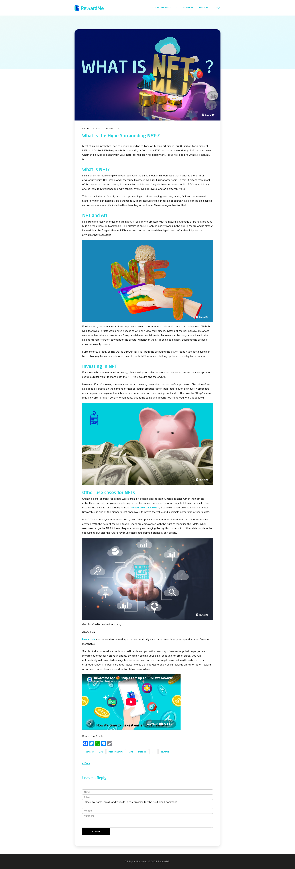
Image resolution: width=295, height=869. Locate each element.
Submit (96, 831)
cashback (89, 751)
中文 (218, 7)
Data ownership (116, 751)
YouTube (188, 7)
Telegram (204, 7)
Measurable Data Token (145, 507)
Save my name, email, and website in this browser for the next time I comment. (131, 802)
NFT (153, 751)
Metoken (142, 751)
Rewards (165, 751)
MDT (131, 751)
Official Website (161, 7)
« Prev (86, 763)
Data (101, 751)
